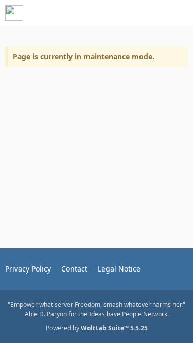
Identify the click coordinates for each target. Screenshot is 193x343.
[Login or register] (154, 13)
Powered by (97, 327)
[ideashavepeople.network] (14, 13)
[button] (128, 13)
